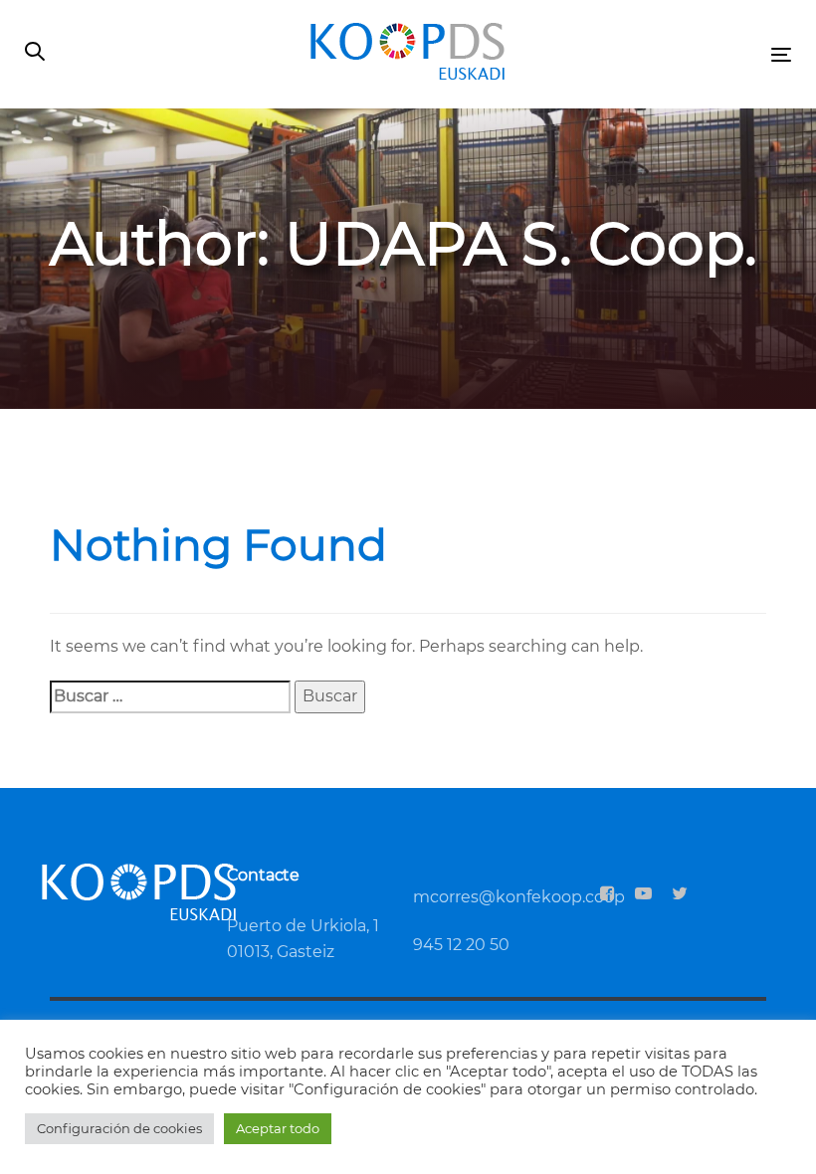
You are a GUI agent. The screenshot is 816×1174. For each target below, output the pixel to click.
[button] (35, 53)
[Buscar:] (170, 697)
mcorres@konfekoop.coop (519, 896)
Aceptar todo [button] (277, 1128)
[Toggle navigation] (663, 54)
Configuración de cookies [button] (119, 1128)
